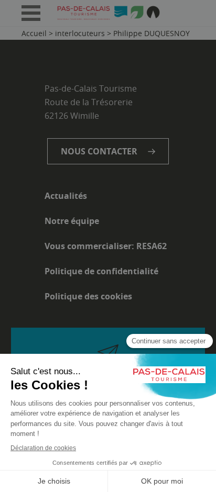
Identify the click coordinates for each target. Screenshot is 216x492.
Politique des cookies (88, 296)
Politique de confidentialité (101, 271)
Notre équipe (72, 221)
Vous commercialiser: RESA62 (106, 246)
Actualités (66, 196)
